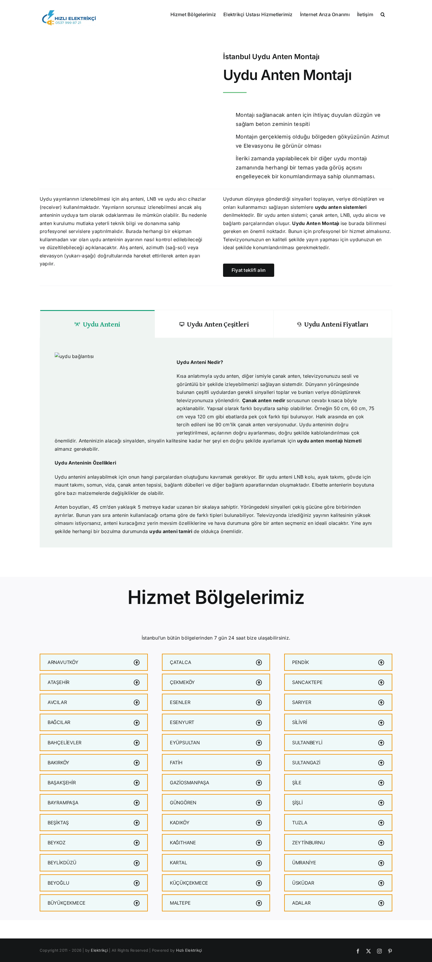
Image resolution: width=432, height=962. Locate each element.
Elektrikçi (99, 950)
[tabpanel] (216, 443)
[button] (383, 14)
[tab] (97, 324)
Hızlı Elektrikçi (189, 950)
